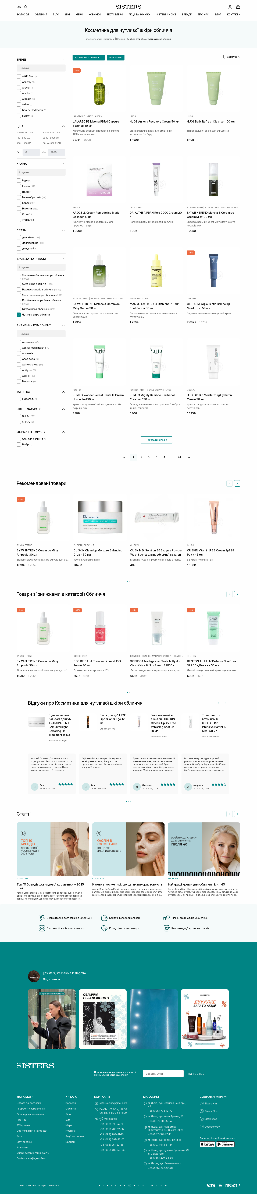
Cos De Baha (80, 656)
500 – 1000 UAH (25, 143)
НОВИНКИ (94, 14)
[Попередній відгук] (218, 703)
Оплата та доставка (29, 1102)
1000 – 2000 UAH (51, 132)
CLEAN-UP (89, 545)
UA (19, 7)
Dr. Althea (136, 207)
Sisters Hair (211, 1103)
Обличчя (71, 1108)
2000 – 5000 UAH (51, 138)
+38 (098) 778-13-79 (160, 1110)
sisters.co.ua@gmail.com (113, 1102)
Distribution (211, 1118)
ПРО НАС (203, 14)
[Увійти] (230, 7)
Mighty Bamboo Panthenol (155, 390)
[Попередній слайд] (229, 483)
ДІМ (67, 14)
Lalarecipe (79, 116)
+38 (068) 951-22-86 (111, 1144)
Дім (68, 1119)
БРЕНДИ (187, 14)
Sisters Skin (211, 1111)
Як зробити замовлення (31, 1108)
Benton (191, 656)
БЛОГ (218, 14)
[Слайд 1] (126, 801)
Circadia (192, 298)
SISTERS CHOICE (166, 14)
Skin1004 (135, 656)
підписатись (196, 1073)
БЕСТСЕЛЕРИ (115, 14)
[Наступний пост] (223, 1019)
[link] (238, 7)
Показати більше (156, 439)
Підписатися (51, 979)
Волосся (71, 1102)
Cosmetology (212, 1126)
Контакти (22, 1147)
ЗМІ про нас (23, 1125)
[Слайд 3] (130, 801)
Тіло (68, 1114)
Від (18, 152)
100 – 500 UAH (24, 138)
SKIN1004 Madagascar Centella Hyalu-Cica (163, 656)
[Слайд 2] (128, 801)
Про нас (21, 1119)
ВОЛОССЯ (23, 14)
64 (179, 457)
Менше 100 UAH (25, 132)
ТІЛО (56, 14)
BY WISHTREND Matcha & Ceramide (222, 207)
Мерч (69, 1125)
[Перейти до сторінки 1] (127, 581)
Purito (77, 390)
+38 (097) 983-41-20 (111, 1134)
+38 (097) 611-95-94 (160, 1121)
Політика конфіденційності (32, 1158)
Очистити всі (115, 57)
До (44, 152)
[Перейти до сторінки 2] (129, 581)
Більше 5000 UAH (52, 143)
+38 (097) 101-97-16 (159, 1134)
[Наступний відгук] (226, 703)
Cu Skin (77, 545)
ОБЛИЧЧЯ (41, 14)
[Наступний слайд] (237, 483)
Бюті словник (24, 1141)
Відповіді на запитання (30, 1114)
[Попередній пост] (34, 1019)
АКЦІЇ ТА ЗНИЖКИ (140, 14)
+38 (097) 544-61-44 (160, 1144)
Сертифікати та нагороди (32, 1130)
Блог (19, 1136)
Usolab (191, 390)
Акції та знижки (75, 1136)
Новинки (71, 1130)
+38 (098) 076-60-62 (160, 1168)
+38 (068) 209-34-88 (160, 1157)
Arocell (77, 207)
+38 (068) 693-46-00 (111, 1139)
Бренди (70, 1141)
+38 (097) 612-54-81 (111, 1123)
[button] (89, 57)
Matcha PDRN (94, 116)
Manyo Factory (139, 298)
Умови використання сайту (33, 1152)
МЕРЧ (79, 14)
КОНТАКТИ (233, 14)
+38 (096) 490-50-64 (111, 1149)
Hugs (133, 116)
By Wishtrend (195, 207)
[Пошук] (25, 7)
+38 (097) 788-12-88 (111, 1129)
